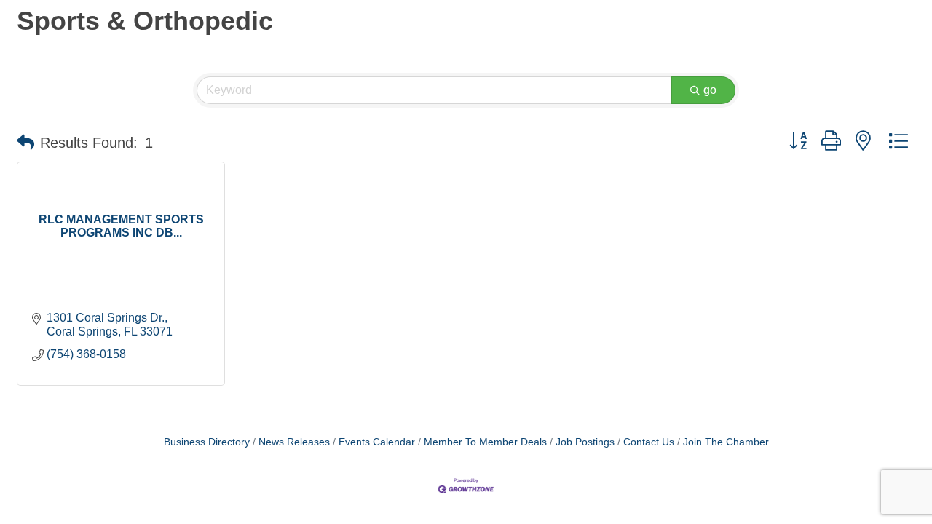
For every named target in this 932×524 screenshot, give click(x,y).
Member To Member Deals (485, 442)
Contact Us (648, 442)
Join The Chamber (726, 442)
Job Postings (585, 442)
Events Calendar (377, 442)
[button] (25, 143)
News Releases (294, 442)
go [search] (709, 90)
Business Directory (207, 442)
